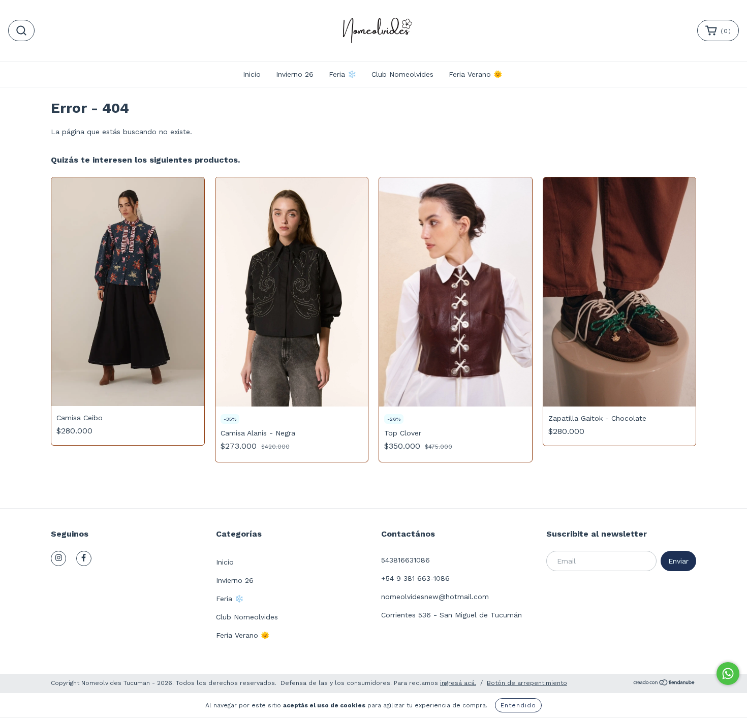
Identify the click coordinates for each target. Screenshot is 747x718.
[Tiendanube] (664, 684)
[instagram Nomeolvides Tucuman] (58, 558)
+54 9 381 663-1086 (415, 578)
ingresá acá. (458, 682)
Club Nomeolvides (402, 74)
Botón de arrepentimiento (527, 682)
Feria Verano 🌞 (475, 74)
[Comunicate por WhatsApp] (728, 673)
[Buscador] (21, 30)
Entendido (518, 705)
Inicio (252, 74)
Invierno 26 (295, 74)
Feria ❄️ (342, 74)
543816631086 (405, 560)
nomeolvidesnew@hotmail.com (435, 596)
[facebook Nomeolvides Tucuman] (83, 558)
